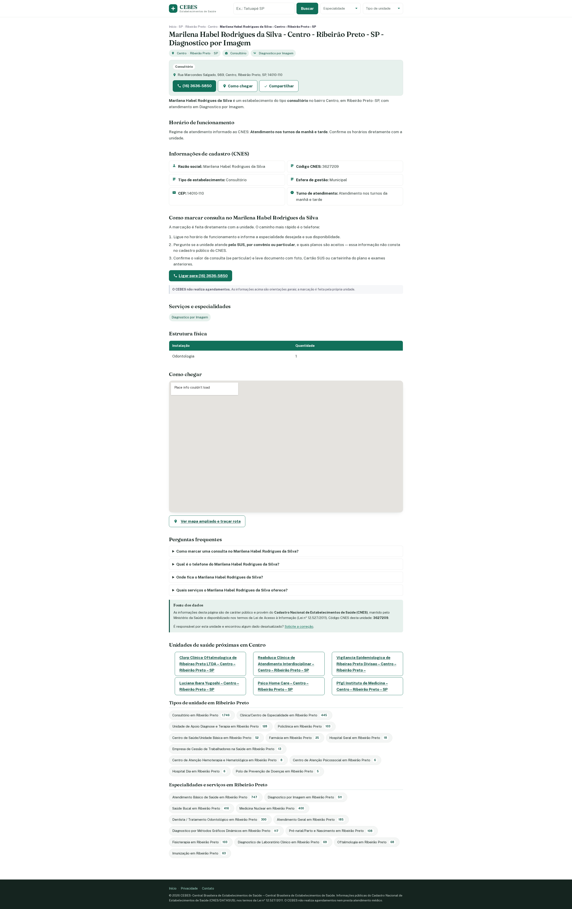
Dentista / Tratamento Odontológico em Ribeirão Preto (219, 819)
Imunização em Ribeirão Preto (199, 853)
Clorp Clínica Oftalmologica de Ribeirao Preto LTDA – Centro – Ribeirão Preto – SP (208, 663)
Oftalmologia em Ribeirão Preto (365, 842)
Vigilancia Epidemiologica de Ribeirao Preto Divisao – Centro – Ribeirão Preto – (366, 663)
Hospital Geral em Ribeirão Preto (358, 738)
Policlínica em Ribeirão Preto (304, 726)
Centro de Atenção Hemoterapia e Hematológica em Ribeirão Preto (227, 760)
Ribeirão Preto (195, 26)
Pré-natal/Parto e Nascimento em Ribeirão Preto (330, 831)
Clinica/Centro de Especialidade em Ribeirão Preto (283, 715)
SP (181, 26)
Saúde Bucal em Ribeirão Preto (200, 808)
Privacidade (189, 888)
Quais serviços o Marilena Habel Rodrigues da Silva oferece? (232, 590)
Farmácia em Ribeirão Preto (294, 738)
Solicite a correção (299, 626)
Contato (208, 888)
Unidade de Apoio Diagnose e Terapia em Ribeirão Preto (219, 726)
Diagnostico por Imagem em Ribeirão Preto (305, 797)
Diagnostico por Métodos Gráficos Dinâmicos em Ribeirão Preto (225, 831)
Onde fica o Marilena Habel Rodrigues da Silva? (219, 577)
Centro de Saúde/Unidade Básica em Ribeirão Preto (215, 738)
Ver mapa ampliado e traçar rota (211, 521)
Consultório (238, 53)
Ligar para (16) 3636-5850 (203, 276)
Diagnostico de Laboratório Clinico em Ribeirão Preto (282, 842)
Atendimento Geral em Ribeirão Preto (310, 819)
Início (173, 26)
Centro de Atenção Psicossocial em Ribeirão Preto (334, 760)
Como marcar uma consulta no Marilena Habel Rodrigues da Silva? (237, 551)
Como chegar (240, 86)
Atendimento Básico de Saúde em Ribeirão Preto (214, 797)
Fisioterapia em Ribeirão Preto (199, 842)
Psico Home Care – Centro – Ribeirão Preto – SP (283, 686)
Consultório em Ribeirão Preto (200, 715)
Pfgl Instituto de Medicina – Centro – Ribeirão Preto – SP (362, 686)
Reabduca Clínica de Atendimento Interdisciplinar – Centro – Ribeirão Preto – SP (286, 663)
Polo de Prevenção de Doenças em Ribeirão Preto (277, 771)
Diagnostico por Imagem (276, 53)
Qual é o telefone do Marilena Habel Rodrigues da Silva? (227, 564)
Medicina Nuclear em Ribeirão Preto (271, 808)
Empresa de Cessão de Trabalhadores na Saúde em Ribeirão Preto (226, 749)
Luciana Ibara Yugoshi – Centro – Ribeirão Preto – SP (209, 686)
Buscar (307, 8)
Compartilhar (281, 86)
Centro (213, 26)
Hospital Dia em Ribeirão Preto (198, 771)
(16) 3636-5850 (197, 86)
